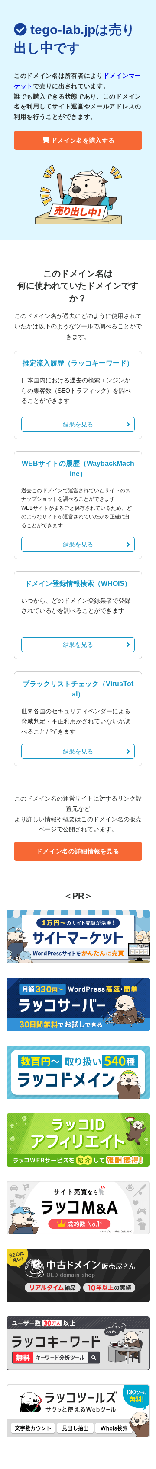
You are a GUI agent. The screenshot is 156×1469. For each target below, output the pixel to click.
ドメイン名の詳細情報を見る (77, 851)
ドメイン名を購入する (83, 140)
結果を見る (78, 424)
